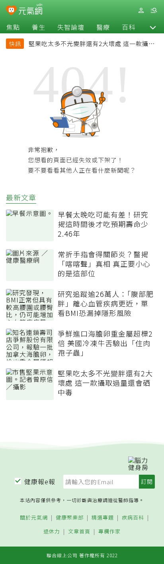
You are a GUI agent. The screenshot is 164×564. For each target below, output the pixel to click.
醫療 (103, 27)
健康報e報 (39, 481)
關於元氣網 (34, 518)
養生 (38, 27)
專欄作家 (109, 532)
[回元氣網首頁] (30, 10)
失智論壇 (70, 27)
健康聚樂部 (70, 518)
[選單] (153, 10)
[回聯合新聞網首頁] (11, 11)
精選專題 (103, 518)
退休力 (51, 532)
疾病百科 (133, 518)
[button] (153, 27)
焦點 (13, 27)
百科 (128, 27)
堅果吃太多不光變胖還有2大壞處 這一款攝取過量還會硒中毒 (92, 44)
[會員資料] (141, 10)
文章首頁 (79, 532)
